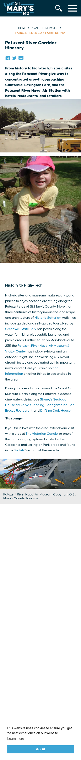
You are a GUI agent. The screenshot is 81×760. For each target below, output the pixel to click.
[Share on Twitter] (14, 58)
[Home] (18, 8)
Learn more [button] (15, 738)
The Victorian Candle (42, 433)
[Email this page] (20, 58)
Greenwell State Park (20, 329)
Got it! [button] (40, 749)
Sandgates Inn (56, 405)
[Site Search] (58, 8)
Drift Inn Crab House (55, 410)
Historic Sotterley (48, 317)
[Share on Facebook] (7, 58)
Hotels (20, 450)
